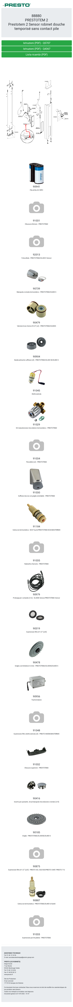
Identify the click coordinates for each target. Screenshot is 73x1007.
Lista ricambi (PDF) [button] (37, 54)
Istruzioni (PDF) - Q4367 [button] (36, 48)
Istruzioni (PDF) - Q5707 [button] (36, 43)
